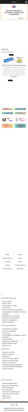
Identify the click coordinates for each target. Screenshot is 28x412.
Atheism (20, 254)
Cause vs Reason (7, 301)
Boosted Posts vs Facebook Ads (10, 318)
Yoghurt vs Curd (6, 345)
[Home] (14, 7)
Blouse (20, 258)
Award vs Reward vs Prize (9, 362)
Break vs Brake (6, 307)
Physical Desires (7, 258)
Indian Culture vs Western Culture (11, 391)
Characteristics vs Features (9, 305)
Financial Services (20, 265)
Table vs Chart (6, 333)
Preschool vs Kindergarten (9, 331)
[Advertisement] (14, 34)
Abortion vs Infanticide (8, 322)
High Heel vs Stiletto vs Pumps (10, 360)
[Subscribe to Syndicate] (1, 400)
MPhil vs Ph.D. (6, 396)
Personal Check (7, 268)
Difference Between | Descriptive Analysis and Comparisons (14, 12)
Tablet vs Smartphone (8, 387)
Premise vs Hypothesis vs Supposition (12, 309)
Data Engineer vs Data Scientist (10, 316)
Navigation (14, 1)
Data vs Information (7, 339)
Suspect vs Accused (7, 368)
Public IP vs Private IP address (10, 358)
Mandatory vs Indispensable (9, 320)
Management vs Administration (10, 341)
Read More (14, 76)
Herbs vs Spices (6, 303)
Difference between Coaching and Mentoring (14, 65)
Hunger (20, 261)
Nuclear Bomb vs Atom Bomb (10, 329)
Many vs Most (5, 356)
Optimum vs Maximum (8, 354)
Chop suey (7, 261)
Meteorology (20, 268)
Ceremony (7, 265)
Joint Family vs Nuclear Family (10, 393)
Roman (7, 254)
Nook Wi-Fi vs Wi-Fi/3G (8, 352)
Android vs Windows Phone (9, 343)
